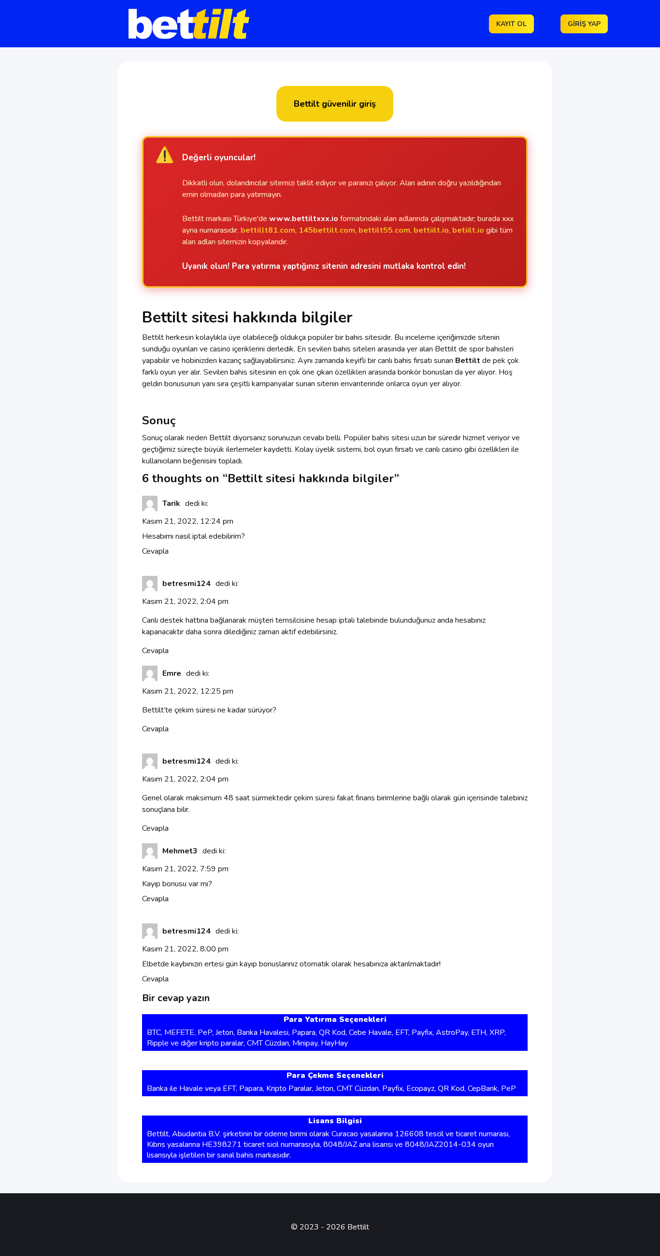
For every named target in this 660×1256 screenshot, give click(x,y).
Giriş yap (584, 23)
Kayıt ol (511, 23)
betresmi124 (186, 583)
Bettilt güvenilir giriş (335, 104)
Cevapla (155, 551)
